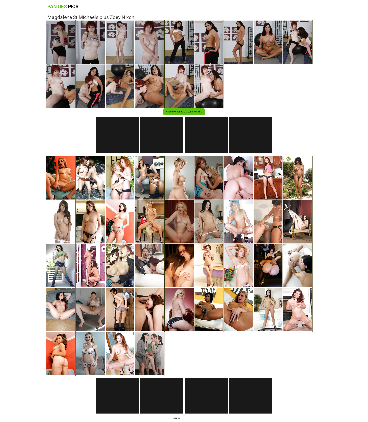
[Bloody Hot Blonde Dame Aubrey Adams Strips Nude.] (238, 222)
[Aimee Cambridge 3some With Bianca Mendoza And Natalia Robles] (90, 222)
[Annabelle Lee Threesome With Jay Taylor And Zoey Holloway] (149, 354)
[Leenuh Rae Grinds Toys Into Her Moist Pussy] (61, 354)
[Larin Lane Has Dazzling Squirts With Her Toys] (238, 310)
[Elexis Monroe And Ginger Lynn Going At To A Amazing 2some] (179, 310)
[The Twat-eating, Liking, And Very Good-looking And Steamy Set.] (90, 266)
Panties (62, 6)
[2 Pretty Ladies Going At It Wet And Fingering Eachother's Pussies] (120, 178)
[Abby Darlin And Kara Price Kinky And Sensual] (268, 222)
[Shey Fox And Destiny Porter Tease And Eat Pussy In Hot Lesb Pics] (179, 178)
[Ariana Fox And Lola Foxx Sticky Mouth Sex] (209, 222)
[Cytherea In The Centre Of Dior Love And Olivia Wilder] (209, 266)
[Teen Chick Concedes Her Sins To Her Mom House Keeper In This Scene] (90, 310)
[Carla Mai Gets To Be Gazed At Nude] (298, 222)
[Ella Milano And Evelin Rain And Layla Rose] (61, 222)
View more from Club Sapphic (184, 111)
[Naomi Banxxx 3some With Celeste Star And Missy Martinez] (298, 178)
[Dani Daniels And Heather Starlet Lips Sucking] (90, 178)
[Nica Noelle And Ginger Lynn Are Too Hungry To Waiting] (298, 310)
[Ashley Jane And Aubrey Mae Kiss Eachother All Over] (268, 310)
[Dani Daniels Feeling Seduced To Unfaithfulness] (268, 178)
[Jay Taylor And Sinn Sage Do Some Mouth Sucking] (179, 266)
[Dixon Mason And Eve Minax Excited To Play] (268, 266)
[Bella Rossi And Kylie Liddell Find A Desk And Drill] (179, 222)
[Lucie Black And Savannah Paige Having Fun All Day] (61, 310)
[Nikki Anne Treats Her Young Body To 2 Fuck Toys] (120, 222)
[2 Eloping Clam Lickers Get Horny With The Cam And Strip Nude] (120, 354)
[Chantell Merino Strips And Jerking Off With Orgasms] (61, 178)
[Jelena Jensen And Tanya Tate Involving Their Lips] (90, 354)
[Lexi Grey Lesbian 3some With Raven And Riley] (61, 266)
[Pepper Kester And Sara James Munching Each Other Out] (209, 178)
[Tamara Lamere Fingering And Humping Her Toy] (209, 310)
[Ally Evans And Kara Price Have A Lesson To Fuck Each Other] (149, 310)
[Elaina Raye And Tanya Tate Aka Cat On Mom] (149, 222)
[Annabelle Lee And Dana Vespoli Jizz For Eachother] (149, 266)
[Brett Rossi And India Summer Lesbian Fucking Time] (298, 266)
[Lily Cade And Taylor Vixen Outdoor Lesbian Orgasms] (120, 266)
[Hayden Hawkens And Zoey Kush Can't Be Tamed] (120, 310)
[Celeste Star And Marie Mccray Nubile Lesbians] (149, 178)
